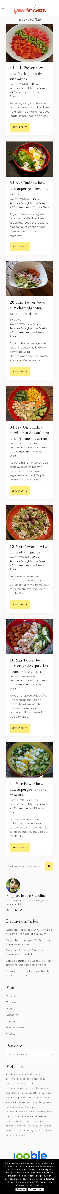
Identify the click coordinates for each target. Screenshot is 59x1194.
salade (10, 1125)
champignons (43, 1088)
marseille (29, 1111)
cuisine (10, 1097)
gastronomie (33, 1102)
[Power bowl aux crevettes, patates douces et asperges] (29, 636)
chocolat (11, 1093)
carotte (29, 1088)
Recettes (15, 88)
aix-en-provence (15, 1079)
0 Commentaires (21, 207)
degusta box (34, 1097)
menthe (40, 1111)
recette (10, 1121)
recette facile (24, 1121)
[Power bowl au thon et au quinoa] (29, 522)
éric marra (22, 1135)
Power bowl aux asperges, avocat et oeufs (28, 789)
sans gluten (45, 1125)
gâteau (47, 1102)
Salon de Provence (26, 1125)
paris (9, 1116)
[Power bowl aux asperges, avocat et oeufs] (29, 759)
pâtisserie (40, 1116)
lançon (10, 1107)
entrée (10, 1102)
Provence (27, 1116)
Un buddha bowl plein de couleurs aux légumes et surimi (29, 433)
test (40, 1130)
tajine (33, 1130)
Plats (36, 199)
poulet (17, 1116)
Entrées (37, 324)
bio (32, 1083)
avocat (25, 1083)
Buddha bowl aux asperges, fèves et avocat (29, 188)
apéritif (10, 1083)
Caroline (43, 88)
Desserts (37, 84)
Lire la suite (19, 127)
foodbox (20, 1102)
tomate (48, 1130)
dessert (47, 1097)
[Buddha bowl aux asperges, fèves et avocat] (29, 159)
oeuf (49, 1111)
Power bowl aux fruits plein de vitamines (27, 73)
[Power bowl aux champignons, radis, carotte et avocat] (29, 278)
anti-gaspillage (35, 1079)
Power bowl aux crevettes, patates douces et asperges (29, 666)
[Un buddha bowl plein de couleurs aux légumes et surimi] (29, 403)
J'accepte (21, 1189)
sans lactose (13, 1130)
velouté (10, 1135)
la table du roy (14, 1111)
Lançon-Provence (25, 1107)
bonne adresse (14, 1088)
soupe (25, 1130)
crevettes (44, 1093)
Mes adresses (15, 1027)
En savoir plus (35, 1189)
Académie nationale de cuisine (24, 1074)
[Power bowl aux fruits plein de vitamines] (29, 43)
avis (18, 1083)
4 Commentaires (21, 92)
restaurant (39, 1121)
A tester (11, 1033)
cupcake (20, 1097)
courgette (32, 1093)
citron (21, 1093)
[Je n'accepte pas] (55, 1176)
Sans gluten (27, 88)
